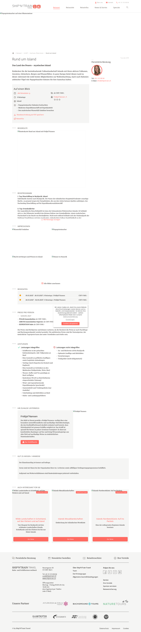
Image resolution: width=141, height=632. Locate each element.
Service (105, 580)
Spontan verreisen (109, 586)
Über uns (100, 2)
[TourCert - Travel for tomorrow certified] (95, 617)
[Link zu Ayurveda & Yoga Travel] (55, 603)
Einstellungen (70, 319)
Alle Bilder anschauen (52, 283)
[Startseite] (28, 6)
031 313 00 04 (99, 78)
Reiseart (56, 7)
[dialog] (70, 316)
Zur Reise (31, 539)
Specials (116, 7)
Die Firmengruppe (79, 574)
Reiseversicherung (109, 589)
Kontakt (110, 2)
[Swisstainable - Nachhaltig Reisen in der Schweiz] (106, 617)
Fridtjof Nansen (59, 97)
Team (75, 571)
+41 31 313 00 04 (123, 2)
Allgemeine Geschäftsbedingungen (85, 577)
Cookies (126, 628)
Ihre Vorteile (107, 583)
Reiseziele (70, 7)
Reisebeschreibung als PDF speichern (30, 115)
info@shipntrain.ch (104, 81)
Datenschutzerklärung (70, 316)
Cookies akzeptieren (70, 323)
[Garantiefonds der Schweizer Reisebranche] (59, 617)
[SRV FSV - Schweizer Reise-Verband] (79, 616)
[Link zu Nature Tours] (116, 602)
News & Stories (101, 7)
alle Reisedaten (23, 93)
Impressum (116, 628)
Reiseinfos (84, 7)
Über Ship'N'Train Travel (82, 568)
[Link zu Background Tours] (86, 603)
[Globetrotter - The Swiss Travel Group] (40, 617)
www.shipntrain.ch (49, 578)
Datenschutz (104, 628)
